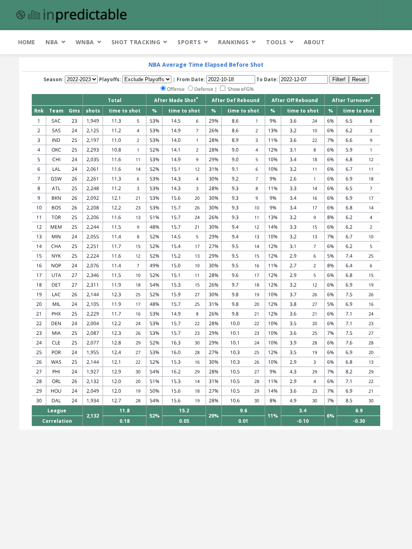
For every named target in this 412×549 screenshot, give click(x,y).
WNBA (85, 42)
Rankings (233, 42)
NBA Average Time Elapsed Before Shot (206, 64)
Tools (276, 42)
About (314, 42)
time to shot (124, 110)
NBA (51, 42)
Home (26, 42)
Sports (189, 42)
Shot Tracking (136, 42)
